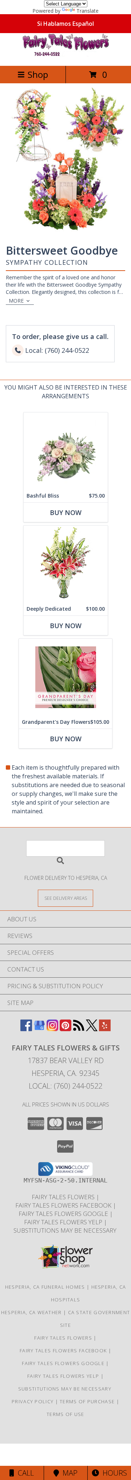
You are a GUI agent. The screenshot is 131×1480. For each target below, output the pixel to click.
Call (24, 1473)
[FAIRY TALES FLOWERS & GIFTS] (65, 55)
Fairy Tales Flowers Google (64, 1213)
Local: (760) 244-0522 (65, 1086)
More (16, 300)
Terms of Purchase (87, 1401)
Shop (38, 74)
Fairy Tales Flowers (64, 1197)
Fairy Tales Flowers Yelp (64, 1222)
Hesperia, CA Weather (31, 1312)
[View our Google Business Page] (39, 1029)
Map (68, 1473)
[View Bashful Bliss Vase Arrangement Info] (66, 450)
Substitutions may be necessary (65, 1230)
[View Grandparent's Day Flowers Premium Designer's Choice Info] (65, 677)
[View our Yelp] (105, 1029)
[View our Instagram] (52, 1029)
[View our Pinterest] (65, 1029)
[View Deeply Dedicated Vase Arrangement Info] (66, 564)
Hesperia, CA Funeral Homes (45, 1287)
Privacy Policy (32, 1401)
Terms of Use (65, 1414)
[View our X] (92, 1029)
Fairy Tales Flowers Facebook (64, 1205)
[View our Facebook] (26, 1029)
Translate (87, 10)
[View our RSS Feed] (78, 1029)
